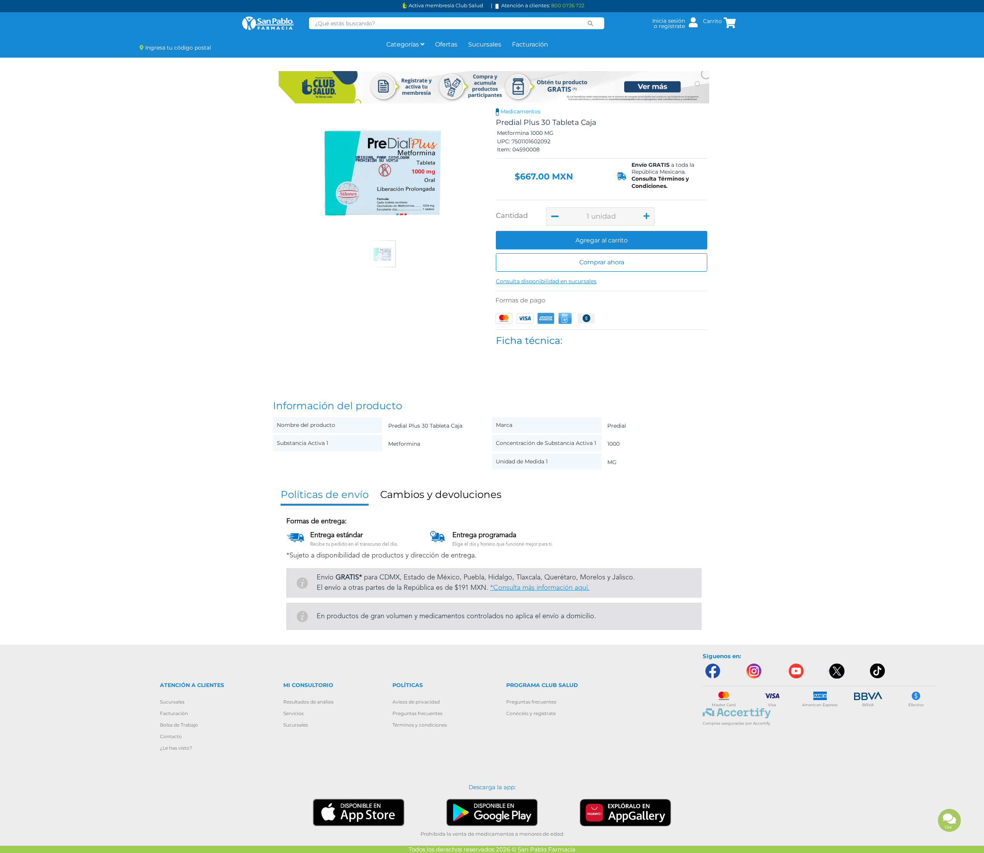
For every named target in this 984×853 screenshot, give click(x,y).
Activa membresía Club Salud (446, 5)
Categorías (403, 44)
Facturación (530, 44)
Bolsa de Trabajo (179, 725)
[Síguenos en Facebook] (712, 671)
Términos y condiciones (419, 725)
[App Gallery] (625, 812)
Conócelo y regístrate (531, 713)
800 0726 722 (567, 5)
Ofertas (446, 44)
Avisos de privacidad (416, 702)
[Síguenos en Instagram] (753, 671)
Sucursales (484, 44)
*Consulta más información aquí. (540, 587)
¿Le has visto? (176, 748)
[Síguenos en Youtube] (795, 671)
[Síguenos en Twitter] (836, 671)
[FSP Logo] (268, 23)
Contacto (171, 736)
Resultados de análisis (308, 702)
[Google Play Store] (492, 812)
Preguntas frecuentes (417, 713)
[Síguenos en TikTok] (877, 671)
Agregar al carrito (601, 240)
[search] (590, 23)
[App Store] (358, 812)
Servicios (293, 713)
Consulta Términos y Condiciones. (660, 182)
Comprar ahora (601, 262)
